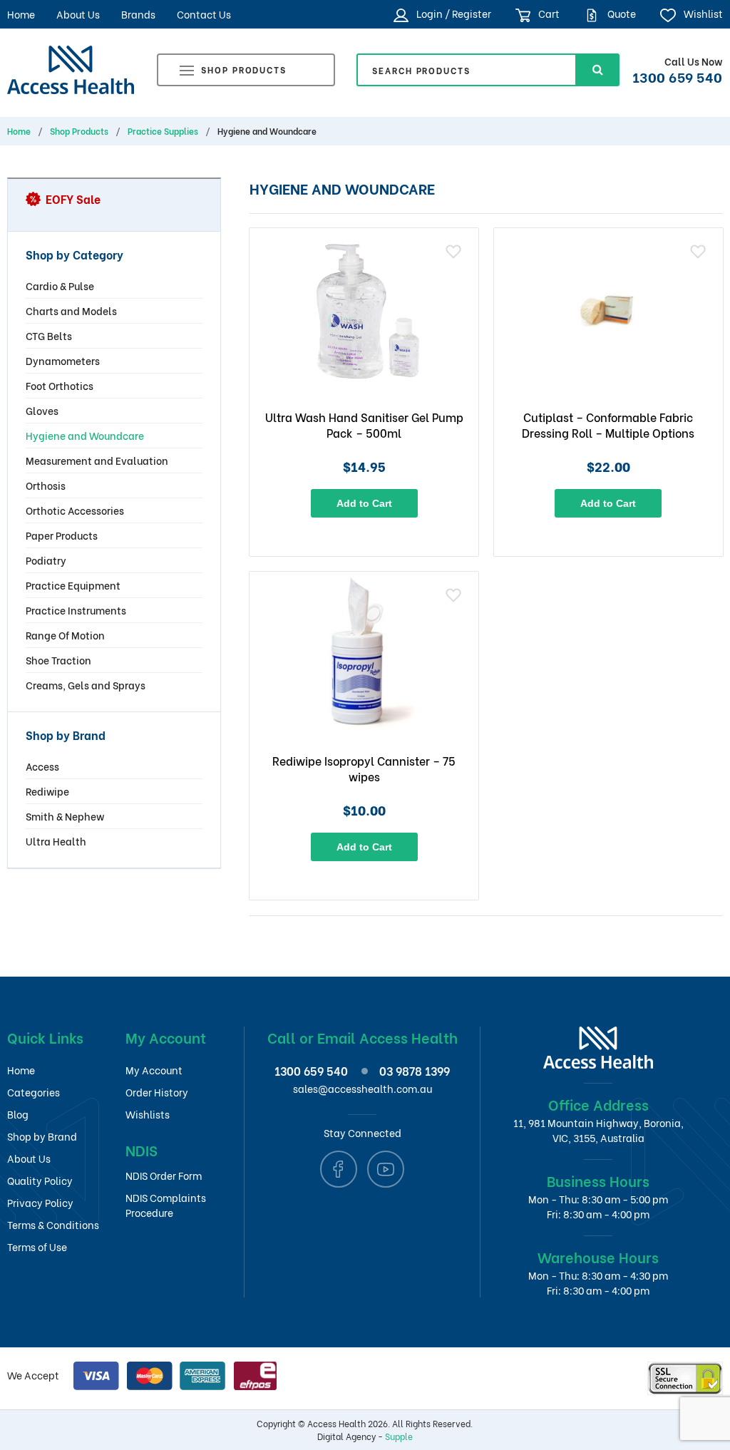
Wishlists (147, 1113)
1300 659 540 (677, 76)
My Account (153, 1069)
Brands (138, 13)
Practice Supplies (163, 131)
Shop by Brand (42, 1135)
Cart (548, 13)
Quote (620, 13)
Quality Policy (40, 1180)
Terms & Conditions (53, 1224)
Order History (156, 1091)
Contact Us (204, 13)
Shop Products (244, 69)
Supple (399, 1436)
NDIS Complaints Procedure (165, 1205)
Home (21, 13)
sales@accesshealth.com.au (362, 1088)
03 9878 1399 (414, 1070)
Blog (18, 1113)
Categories (33, 1091)
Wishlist (702, 13)
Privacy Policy (40, 1202)
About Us (78, 13)
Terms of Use (37, 1246)
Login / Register (452, 13)
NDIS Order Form (163, 1175)
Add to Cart (364, 503)
